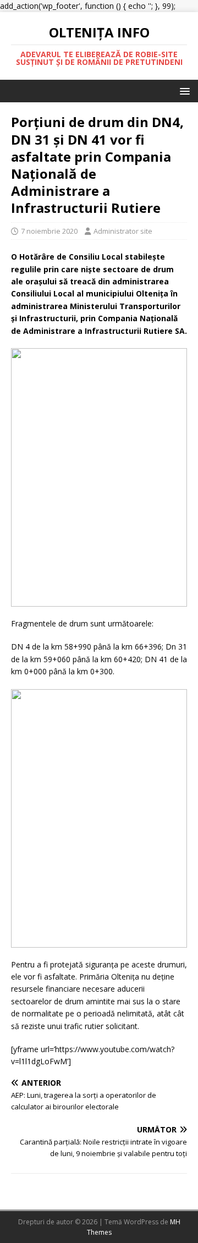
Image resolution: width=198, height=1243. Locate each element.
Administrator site (123, 231)
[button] (182, 90)
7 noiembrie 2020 (49, 231)
